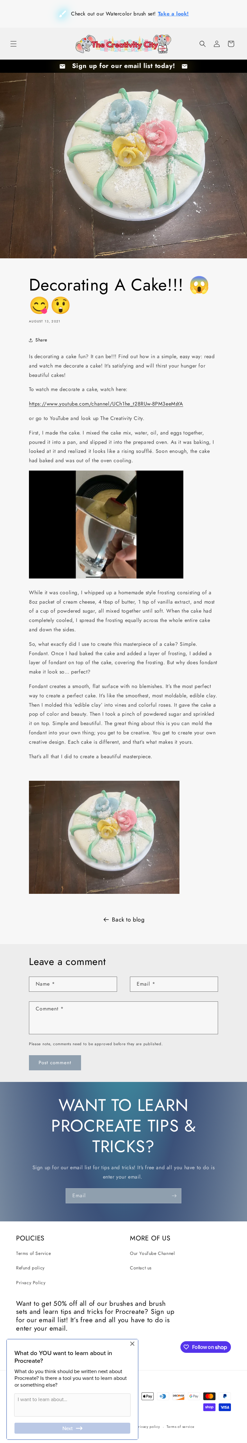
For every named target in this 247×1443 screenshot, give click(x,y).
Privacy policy (148, 1426)
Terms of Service (33, 1253)
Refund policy (30, 1268)
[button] (13, 44)
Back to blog (128, 919)
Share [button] (41, 340)
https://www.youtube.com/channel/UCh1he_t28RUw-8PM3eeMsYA (106, 403)
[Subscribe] (174, 1195)
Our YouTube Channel (152, 1253)
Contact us (141, 1268)
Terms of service (180, 1426)
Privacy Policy (30, 1282)
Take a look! (163, 13)
